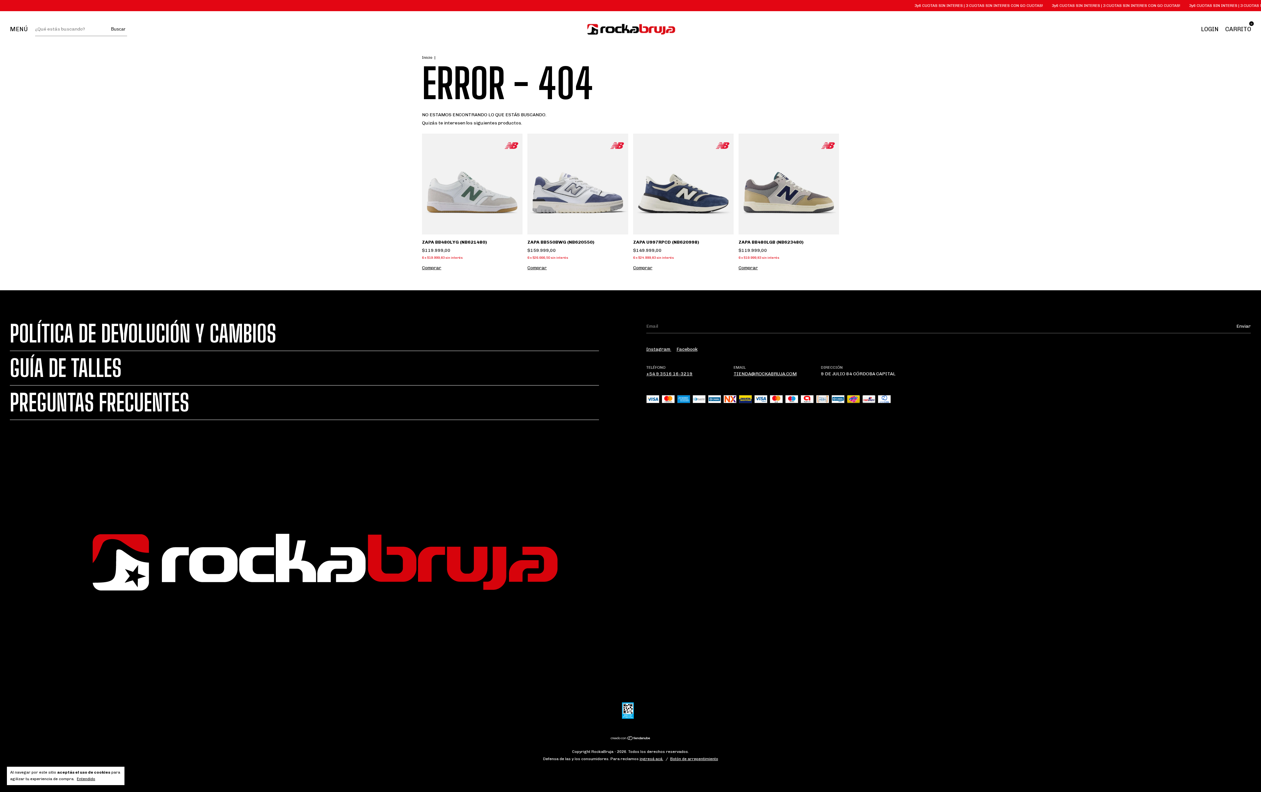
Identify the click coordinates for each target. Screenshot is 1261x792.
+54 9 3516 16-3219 (669, 374)
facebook (686, 349)
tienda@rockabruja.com (765, 374)
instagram (658, 349)
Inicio (427, 57)
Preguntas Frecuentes (99, 402)
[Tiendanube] (630, 739)
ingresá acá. (651, 759)
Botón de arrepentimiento (694, 759)
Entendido (86, 779)
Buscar (118, 29)
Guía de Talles (66, 368)
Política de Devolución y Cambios (143, 333)
